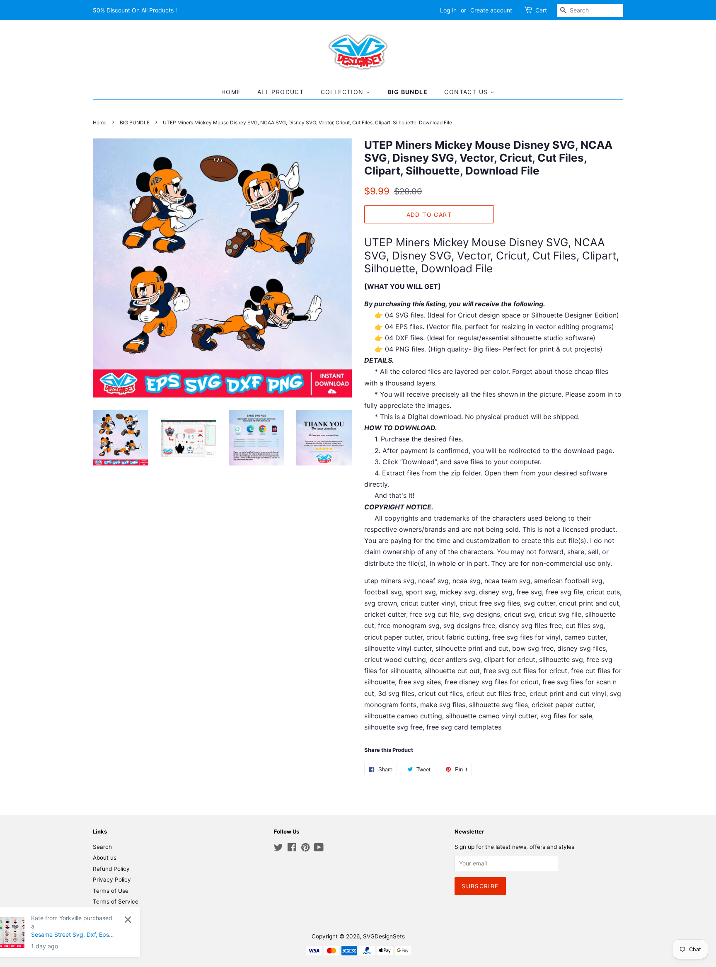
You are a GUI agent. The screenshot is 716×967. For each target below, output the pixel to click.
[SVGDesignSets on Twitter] (278, 849)
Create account (491, 10)
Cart (541, 10)
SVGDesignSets (384, 936)
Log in (448, 10)
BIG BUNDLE (407, 91)
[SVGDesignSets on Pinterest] (305, 849)
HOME (231, 91)
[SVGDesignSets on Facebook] (292, 849)
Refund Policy (111, 868)
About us (104, 857)
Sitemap (104, 912)
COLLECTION (343, 91)
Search (102, 846)
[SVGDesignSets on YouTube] (319, 849)
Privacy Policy (112, 879)
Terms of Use (110, 890)
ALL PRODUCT (280, 91)
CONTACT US (467, 91)
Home (99, 122)
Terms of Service (115, 901)
